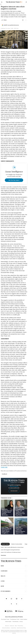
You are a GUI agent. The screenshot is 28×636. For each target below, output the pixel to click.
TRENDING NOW (6, 498)
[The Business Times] (13, 2)
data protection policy (21, 627)
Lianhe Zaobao (23, 619)
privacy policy (20, 625)
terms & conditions (6, 627)
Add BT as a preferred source (11, 25)
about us (7, 625)
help (16, 625)
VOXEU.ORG (4, 467)
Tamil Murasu (15, 621)
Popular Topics (5, 544)
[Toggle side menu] (2, 2)
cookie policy (13, 627)
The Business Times (14, 619)
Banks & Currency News (16, 544)
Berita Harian (8, 621)
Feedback (4, 474)
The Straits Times (5, 619)
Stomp (21, 621)
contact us (12, 625)
